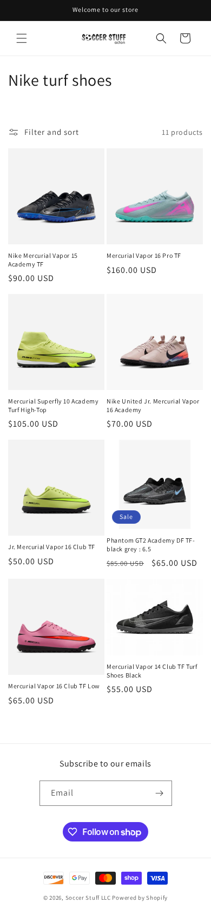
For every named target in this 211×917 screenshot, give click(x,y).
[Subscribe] (160, 793)
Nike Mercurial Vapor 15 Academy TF (43, 259)
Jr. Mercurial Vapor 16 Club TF (51, 547)
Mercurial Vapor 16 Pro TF (144, 255)
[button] (22, 38)
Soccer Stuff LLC (88, 897)
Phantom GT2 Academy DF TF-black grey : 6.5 (151, 544)
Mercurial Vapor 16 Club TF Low (54, 686)
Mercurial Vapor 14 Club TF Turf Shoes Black (152, 670)
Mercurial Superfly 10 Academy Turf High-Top (53, 405)
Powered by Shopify (140, 897)
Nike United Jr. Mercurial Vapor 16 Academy (153, 405)
